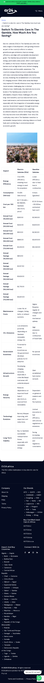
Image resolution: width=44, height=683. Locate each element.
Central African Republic (8, 571)
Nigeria (6, 619)
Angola (11, 553)
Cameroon (7, 568)
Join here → (23, 3)
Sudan (18, 642)
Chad (6, 576)
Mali (15, 608)
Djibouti (6, 582)
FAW (37, 498)
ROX (27, 509)
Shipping (4, 496)
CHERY (38, 495)
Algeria (4, 553)
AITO (25, 492)
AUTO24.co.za (29, 541)
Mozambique (8, 613)
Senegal (7, 633)
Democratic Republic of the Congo (10, 649)
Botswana (14, 556)
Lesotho (14, 599)
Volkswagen (30, 512)
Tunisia (13, 653)
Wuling (28, 515)
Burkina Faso (8, 559)
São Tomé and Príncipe (12, 631)
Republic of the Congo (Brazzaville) (11, 623)
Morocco (16, 611)
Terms (4, 504)
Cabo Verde (8, 565)
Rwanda (7, 628)
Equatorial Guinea (10, 585)
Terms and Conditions (15, 679)
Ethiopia (15, 588)
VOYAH (39, 512)
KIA (40, 501)
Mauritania (7, 608)
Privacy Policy (6, 508)
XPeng (36, 515)
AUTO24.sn (28, 530)
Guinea (13, 593)
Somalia (7, 639)
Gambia (14, 591)
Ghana (6, 593)
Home (4, 20)
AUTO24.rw (28, 534)
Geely (34, 501)
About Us (5, 492)
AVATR (32, 492)
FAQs (3, 500)
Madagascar (8, 605)
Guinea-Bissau (9, 596)
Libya (13, 602)
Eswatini (7, 588)
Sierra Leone (8, 636)
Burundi (6, 562)
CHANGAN (29, 495)
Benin (6, 556)
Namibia (7, 616)
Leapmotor (30, 504)
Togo (6, 653)
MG (38, 504)
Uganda (6, 656)
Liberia (6, 602)
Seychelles (16, 633)
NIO (27, 507)
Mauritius (7, 611)
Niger (14, 616)
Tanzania (7, 645)
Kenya (6, 599)
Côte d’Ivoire (8, 579)
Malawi (18, 605)
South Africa (8, 642)
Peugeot (35, 507)
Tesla (34, 509)
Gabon (6, 591)
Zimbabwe (7, 659)
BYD (39, 492)
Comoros (14, 576)
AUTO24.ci (27, 526)
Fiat (27, 501)
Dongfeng (29, 498)
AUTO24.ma (28, 538)
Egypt (14, 582)
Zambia (14, 656)
